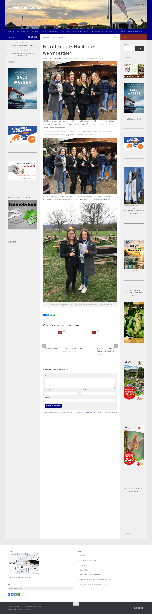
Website (47, 397)
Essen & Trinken (49, 37)
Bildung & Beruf (96, 31)
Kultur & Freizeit (22, 31)
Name (47, 390)
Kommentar (49, 376)
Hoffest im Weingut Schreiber (74, 348)
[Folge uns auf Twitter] (32, 37)
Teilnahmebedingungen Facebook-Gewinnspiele (95, 579)
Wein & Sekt (62, 37)
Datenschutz (84, 570)
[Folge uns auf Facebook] (29, 37)
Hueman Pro (29, 609)
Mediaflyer (134, 491)
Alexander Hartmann (53, 58)
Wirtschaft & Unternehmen (76, 31)
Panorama (119, 31)
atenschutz (12, 242)
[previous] (44, 346)
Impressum (84, 565)
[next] (116, 346)
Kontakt (82, 556)
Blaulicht (109, 31)
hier (30, 578)
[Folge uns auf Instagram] (35, 37)
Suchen (126, 45)
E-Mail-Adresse (87, 390)
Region (10, 31)
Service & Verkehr (134, 31)
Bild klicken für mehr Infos (134, 119)
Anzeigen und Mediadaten (88, 560)
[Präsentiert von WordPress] (15, 609)
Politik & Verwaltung (56, 31)
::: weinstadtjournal (25, 7)
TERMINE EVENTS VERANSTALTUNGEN (93, 584)
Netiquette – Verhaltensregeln (90, 575)
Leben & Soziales (38, 31)
